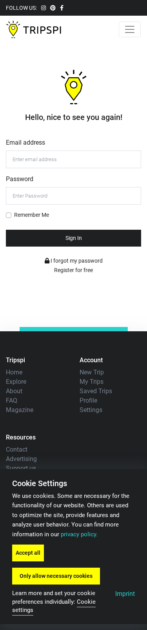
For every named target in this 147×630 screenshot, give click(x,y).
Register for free (73, 270)
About (14, 391)
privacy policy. (79, 534)
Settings (91, 410)
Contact (16, 449)
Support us (21, 468)
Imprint (125, 593)
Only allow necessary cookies (56, 576)
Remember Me (31, 215)
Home (14, 372)
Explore (16, 381)
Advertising (21, 459)
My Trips (91, 381)
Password (19, 179)
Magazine (19, 410)
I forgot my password (76, 261)
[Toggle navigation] (130, 29)
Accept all (28, 553)
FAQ (11, 400)
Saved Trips (96, 391)
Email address (25, 142)
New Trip (92, 372)
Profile (88, 400)
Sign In (73, 238)
